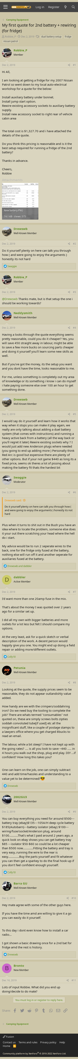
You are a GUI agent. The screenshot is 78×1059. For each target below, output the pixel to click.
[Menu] (5, 7)
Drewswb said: (13, 500)
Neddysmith (23, 313)
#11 (74, 980)
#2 (74, 243)
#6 (74, 492)
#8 (74, 682)
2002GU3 (20, 797)
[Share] (69, 65)
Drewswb (21, 229)
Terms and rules (28, 1042)
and (19, 566)
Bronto (19, 965)
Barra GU (20, 883)
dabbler (20, 577)
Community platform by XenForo (34, 1053)
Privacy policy (48, 1042)
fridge (68, 36)
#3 (74, 292)
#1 (74, 65)
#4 (74, 327)
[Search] (73, 7)
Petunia (19, 668)
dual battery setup (51, 36)
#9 (74, 811)
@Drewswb (10, 299)
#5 (74, 414)
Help (62, 1042)
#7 (74, 592)
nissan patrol (10, 41)
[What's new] (65, 7)
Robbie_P (10, 36)
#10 (74, 898)
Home (6, 1046)
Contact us (9, 1042)
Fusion (9, 1036)
